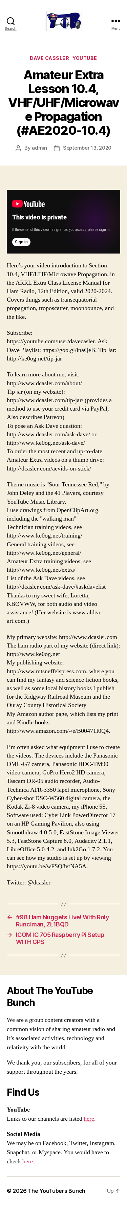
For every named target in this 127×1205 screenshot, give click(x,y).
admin (39, 148)
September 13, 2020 (87, 148)
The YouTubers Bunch (56, 1190)
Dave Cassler (49, 58)
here (89, 1119)
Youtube (84, 58)
